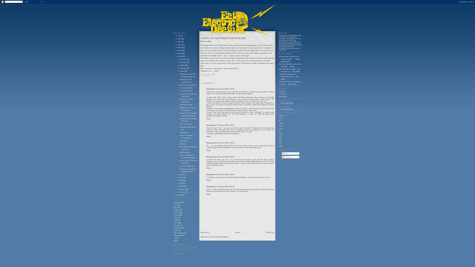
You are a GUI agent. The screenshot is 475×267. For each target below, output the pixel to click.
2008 (179, 42)
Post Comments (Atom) (219, 237)
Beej (280, 118)
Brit (280, 121)
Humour (176, 215)
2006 (179, 47)
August (182, 71)
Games (176, 212)
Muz (280, 131)
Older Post (270, 232)
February (183, 189)
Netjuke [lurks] (184, 141)
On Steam (282, 91)
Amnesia (281, 115)
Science (176, 230)
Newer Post (205, 232)
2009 (179, 39)
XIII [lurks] (183, 144)
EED (175, 207)
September (183, 68)
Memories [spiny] (185, 152)
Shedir (281, 136)
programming (178, 228)
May (181, 180)
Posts (286, 154)
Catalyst (281, 123)
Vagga (281, 146)
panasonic (177, 225)
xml (175, 240)
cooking (176, 205)
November (183, 62)
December (183, 59)
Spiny (280, 141)
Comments (288, 157)
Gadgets (176, 210)
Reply (208, 119)
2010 (179, 36)
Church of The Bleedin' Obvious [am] (223, 38)
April (181, 183)
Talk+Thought (178, 233)
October (182, 65)
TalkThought (177, 235)
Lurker (281, 128)
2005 (179, 50)
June (181, 177)
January (182, 192)
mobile (176, 220)
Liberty (176, 218)
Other (175, 223)
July (181, 174)
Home (237, 232)
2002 (179, 195)
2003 (179, 56)
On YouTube (282, 94)
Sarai (280, 133)
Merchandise (283, 96)
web (175, 238)
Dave (280, 126)
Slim (280, 138)
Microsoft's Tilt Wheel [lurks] (188, 85)
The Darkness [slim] (186, 104)
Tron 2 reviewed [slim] (186, 88)
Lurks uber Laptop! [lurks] (187, 166)
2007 (179, 44)
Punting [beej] (184, 132)
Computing (177, 202)
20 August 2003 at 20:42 (225, 89)
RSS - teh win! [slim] (186, 124)
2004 (179, 53)
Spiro (280, 143)
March (182, 186)
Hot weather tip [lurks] (186, 91)
